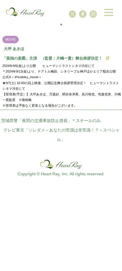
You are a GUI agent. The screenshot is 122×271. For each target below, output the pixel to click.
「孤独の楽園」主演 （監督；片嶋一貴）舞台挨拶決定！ (52, 58)
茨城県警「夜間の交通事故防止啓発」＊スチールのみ (51, 120)
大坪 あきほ (14, 48)
